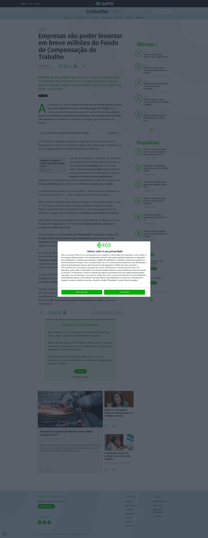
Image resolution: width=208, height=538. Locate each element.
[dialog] (104, 269)
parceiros (82, 255)
